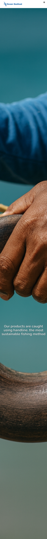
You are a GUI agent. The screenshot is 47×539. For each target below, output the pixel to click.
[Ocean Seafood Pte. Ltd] (13, 3)
